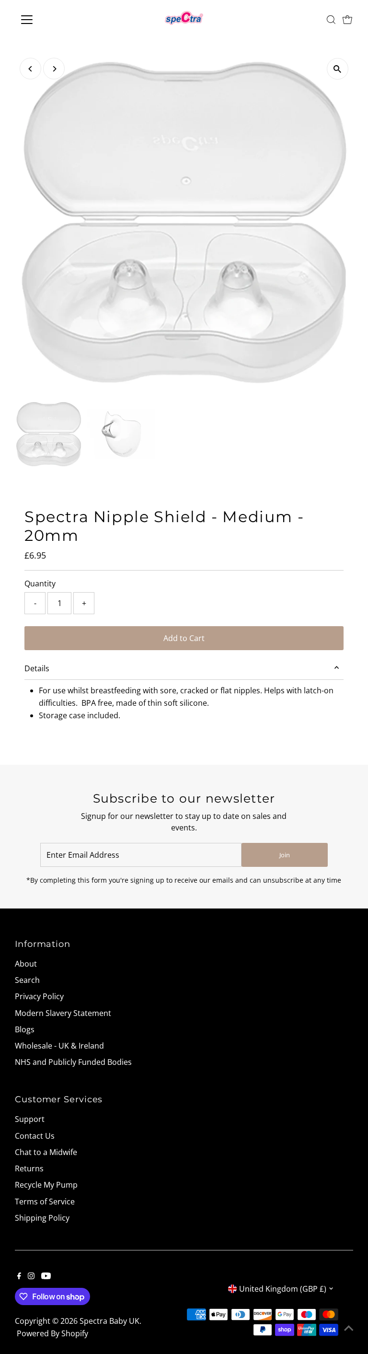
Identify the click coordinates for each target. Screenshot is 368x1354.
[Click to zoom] (337, 69)
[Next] (54, 69)
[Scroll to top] (348, 1327)
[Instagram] (31, 1276)
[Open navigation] (54, 20)
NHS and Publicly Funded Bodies (73, 1062)
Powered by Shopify (52, 1333)
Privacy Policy (39, 996)
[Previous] (30, 69)
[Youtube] (46, 1276)
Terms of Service (45, 1201)
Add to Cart (184, 638)
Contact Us (35, 1136)
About (26, 963)
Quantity (40, 583)
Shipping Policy (42, 1218)
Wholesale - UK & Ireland (59, 1045)
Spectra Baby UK (109, 1321)
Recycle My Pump (46, 1184)
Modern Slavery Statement (63, 1013)
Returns (29, 1168)
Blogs (24, 1029)
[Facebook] (19, 1276)
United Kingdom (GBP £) (282, 1289)
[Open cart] (347, 19)
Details (36, 668)
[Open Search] (331, 19)
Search (27, 980)
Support (30, 1119)
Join (284, 855)
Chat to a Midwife (46, 1152)
